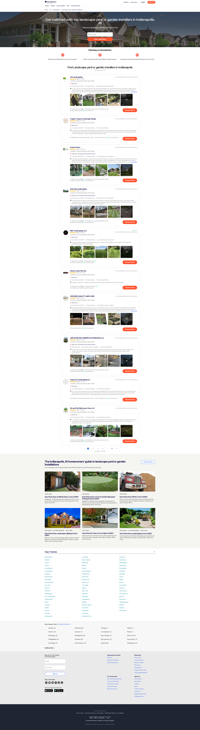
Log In (143, 2)
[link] (100, 79)
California (95, 717)
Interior (47, 5)
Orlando (47, 605)
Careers (136, 684)
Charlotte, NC (79, 628)
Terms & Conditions (109, 720)
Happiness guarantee (140, 694)
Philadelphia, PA (53, 639)
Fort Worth (122, 585)
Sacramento (49, 577)
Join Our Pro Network (113, 681)
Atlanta (47, 610)
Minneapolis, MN (80, 635)
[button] (76, 100)
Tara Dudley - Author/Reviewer (54, 530)
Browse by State (64, 624)
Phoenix (47, 560)
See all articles (148, 462)
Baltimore (85, 563)
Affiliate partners (139, 696)
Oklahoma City (86, 616)
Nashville (122, 574)
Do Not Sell (101, 717)
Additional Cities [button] (49, 648)
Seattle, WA (104, 643)
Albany (84, 588)
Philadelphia (123, 563)
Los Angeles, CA (106, 632)
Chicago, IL (104, 628)
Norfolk (121, 596)
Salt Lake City (123, 593)
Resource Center (139, 662)
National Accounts (112, 689)
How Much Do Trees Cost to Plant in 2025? (97, 533)
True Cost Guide (138, 660)
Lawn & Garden (61, 5)
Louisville (85, 557)
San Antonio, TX (132, 639)
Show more (134, 92)
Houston (122, 588)
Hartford (47, 591)
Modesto (47, 574)
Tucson (47, 563)
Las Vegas (85, 585)
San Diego (48, 579)
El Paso (121, 582)
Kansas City (85, 579)
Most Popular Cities (51, 624)
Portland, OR (79, 639)
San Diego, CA (53, 643)
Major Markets (51, 552)
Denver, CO (52, 632)
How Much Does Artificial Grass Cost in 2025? (61, 497)
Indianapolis (48, 616)
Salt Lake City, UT (106, 639)
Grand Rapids (86, 571)
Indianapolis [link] (56, 9)
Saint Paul (85, 577)
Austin (121, 577)
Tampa (47, 608)
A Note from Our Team (140, 670)
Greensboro (86, 599)
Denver (47, 588)
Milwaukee (122, 610)
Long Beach (48, 568)
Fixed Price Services (112, 662)
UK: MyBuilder (120, 713)
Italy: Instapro (100, 713)
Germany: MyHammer (90, 713)
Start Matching (100, 39)
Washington (48, 593)
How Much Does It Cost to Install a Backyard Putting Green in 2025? (98, 498)
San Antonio (123, 591)
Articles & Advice (75, 5)
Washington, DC (132, 643)
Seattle (121, 605)
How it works (137, 679)
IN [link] (50, 9)
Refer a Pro (137, 665)
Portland (122, 557)
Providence (123, 568)
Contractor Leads (112, 686)
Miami (46, 602)
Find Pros (109, 657)
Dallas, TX (130, 628)
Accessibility (108, 717)
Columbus (85, 613)
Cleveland (85, 610)
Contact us (137, 691)
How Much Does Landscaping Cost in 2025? (136, 533)
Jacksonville (48, 599)
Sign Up (151, 2)
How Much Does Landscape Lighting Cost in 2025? (61, 534)
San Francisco (49, 582)
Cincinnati (85, 608)
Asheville (85, 593)
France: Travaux (80, 713)
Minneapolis (86, 574)
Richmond (122, 599)
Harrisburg (122, 560)
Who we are (137, 681)
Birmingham (48, 557)
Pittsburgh (122, 565)
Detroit (84, 568)
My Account (137, 657)
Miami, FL (130, 632)
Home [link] (46, 9)
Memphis (122, 571)
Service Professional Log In (114, 679)
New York (85, 591)
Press (135, 686)
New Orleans (86, 560)
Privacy (91, 717)
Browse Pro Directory (113, 660)
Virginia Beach (123, 602)
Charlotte (85, 596)
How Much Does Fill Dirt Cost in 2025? (134, 497)
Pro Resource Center (113, 684)
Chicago (47, 613)
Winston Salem (86, 605)
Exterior (53, 5)
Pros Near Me (138, 667)
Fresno (47, 565)
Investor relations (139, 689)
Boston (84, 565)
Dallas (121, 579)
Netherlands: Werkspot (110, 713)
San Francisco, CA (80, 643)
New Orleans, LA (106, 635)
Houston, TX (78, 632)
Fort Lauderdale (50, 596)
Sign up (55, 674)
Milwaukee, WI (53, 635)
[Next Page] (117, 448)
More (68, 5)
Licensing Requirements (140, 672)
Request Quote (130, 110)
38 (112, 448)
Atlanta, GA (52, 628)
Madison (122, 608)
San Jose (47, 585)
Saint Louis (85, 582)
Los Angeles (48, 571)
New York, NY (131, 635)
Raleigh (84, 602)
